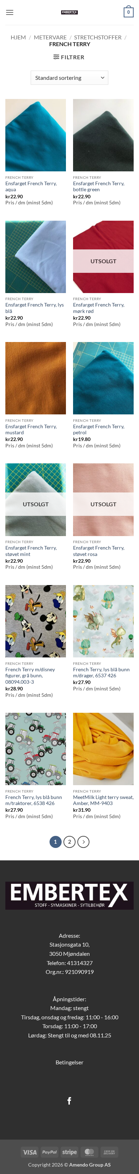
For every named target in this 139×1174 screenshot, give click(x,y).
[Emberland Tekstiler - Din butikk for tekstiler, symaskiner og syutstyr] (70, 12)
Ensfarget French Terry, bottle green (98, 187)
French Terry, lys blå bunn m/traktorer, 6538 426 (33, 800)
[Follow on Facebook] (69, 1101)
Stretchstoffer (98, 37)
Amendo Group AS (90, 1165)
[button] (9, 12)
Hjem (18, 37)
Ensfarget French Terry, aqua (31, 187)
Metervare (50, 37)
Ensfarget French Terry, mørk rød (98, 308)
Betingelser (69, 1062)
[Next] (83, 842)
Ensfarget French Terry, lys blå (34, 308)
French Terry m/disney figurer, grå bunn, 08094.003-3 (30, 676)
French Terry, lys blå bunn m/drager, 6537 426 (101, 673)
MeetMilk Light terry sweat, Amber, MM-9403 (103, 800)
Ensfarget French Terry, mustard (31, 430)
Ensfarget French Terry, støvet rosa (98, 551)
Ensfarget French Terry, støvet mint (31, 551)
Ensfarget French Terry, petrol (98, 430)
